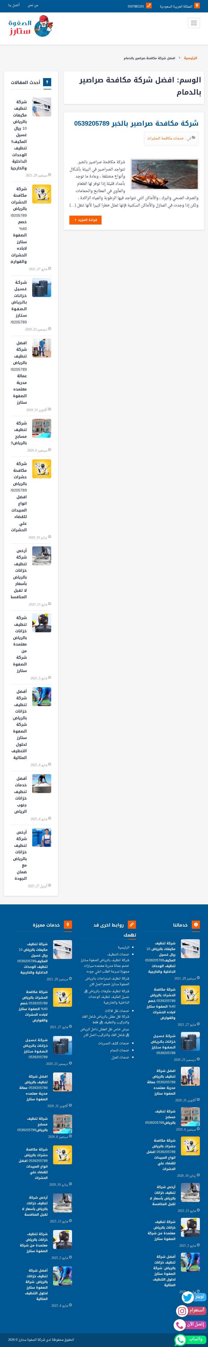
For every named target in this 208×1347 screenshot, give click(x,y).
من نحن (33, 5)
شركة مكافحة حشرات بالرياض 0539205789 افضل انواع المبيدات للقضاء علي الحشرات (19, 497)
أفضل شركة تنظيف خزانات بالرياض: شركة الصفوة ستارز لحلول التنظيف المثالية (19, 724)
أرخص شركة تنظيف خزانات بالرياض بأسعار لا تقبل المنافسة (19, 574)
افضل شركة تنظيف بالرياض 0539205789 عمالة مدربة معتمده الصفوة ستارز (19, 372)
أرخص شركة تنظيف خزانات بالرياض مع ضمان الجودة (20, 856)
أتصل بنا (14, 5)
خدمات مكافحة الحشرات (166, 138)
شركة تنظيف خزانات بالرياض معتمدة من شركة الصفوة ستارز (20, 644)
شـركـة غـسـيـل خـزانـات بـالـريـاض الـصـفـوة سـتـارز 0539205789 (19, 302)
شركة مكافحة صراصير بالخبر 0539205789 (136, 123)
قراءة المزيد (87, 220)
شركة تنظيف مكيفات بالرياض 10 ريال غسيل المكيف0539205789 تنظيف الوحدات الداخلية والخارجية (19, 135)
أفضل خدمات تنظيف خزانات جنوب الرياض (20, 795)
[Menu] (194, 23)
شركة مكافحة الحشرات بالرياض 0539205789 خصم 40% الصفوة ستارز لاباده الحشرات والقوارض (19, 225)
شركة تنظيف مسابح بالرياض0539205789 (19, 433)
